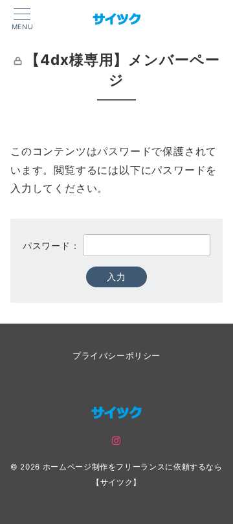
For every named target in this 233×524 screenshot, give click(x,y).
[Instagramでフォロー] (116, 441)
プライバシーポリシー (116, 356)
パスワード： (53, 245)
